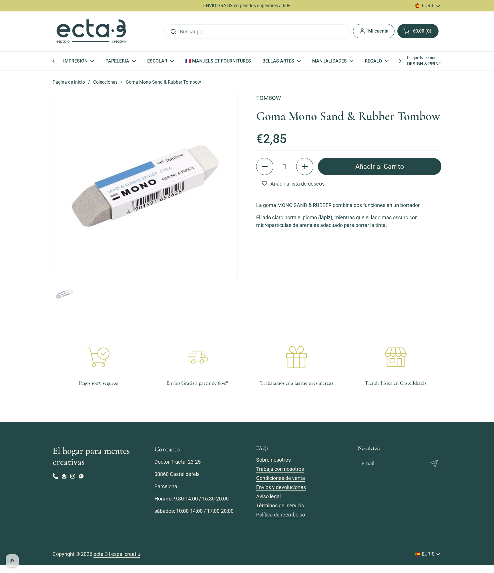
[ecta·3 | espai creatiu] (91, 31)
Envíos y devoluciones (281, 487)
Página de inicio (69, 82)
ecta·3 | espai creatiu (116, 554)
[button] (264, 166)
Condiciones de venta (280, 478)
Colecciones (105, 82)
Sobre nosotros (273, 460)
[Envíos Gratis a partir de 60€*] (197, 357)
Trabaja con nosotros (280, 469)
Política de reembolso (280, 515)
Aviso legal (268, 496)
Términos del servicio (280, 505)
